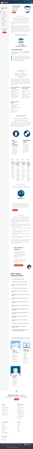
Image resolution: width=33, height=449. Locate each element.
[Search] (31, 0)
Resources (3, 425)
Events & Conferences (5, 432)
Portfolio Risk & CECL (4, 8)
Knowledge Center (5, 422)
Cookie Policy (20, 444)
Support (18, 429)
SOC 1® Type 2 (4, 438)
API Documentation (4, 414)
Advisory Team (19, 418)
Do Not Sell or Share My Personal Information (13, 447)
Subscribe (4, 32)
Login (30, 0)
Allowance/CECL (3, 11)
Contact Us (27, 0)
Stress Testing (3, 25)
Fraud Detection (19, 409)
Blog (2, 423)
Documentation (4, 436)
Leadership (18, 425)
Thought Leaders (4, 429)
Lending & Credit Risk (5, 407)
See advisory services (19, 265)
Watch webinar (26, 362)
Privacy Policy (9, 444)
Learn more (28, 58)
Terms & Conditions (14, 444)
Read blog (14, 385)
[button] (12, 447)
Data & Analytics (4, 411)
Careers (25, 0)
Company (18, 422)
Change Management (20, 411)
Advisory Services (20, 404)
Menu (31, 2)
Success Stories (4, 427)
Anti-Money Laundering (20, 407)
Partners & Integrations (5, 413)
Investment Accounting (3, 18)
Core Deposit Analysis (20, 413)
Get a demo (13, 12)
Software (3, 404)
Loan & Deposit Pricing (20, 414)
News (18, 427)
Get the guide (14, 361)
